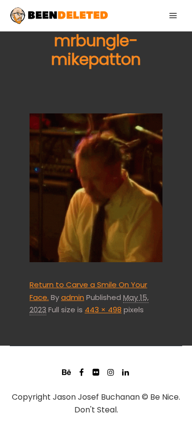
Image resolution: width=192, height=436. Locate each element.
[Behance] (66, 372)
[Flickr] (96, 372)
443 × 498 (103, 309)
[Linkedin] (125, 372)
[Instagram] (110, 372)
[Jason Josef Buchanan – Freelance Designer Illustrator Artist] (59, 15)
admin (72, 297)
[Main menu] (173, 15)
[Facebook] (81, 372)
